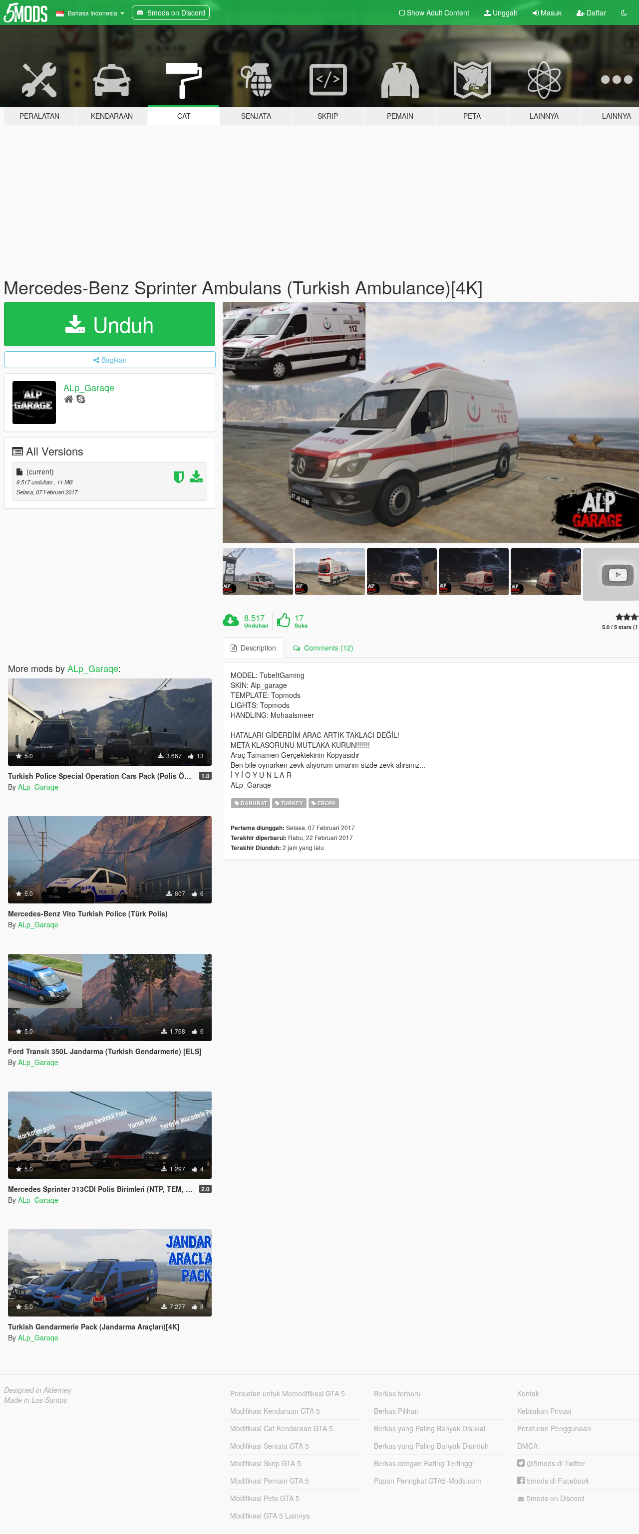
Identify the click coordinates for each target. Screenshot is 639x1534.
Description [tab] (256, 648)
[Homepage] (68, 398)
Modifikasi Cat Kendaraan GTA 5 (281, 1428)
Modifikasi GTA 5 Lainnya (270, 1516)
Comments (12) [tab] (326, 648)
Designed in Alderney (37, 1390)
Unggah (504, 12)
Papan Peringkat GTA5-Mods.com (427, 1481)
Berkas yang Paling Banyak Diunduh (431, 1446)
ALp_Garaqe (88, 387)
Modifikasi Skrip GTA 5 (265, 1463)
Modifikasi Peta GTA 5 (265, 1498)
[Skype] (80, 398)
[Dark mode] (624, 12)
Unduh (120, 324)
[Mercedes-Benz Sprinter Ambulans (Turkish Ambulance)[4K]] (258, 571)
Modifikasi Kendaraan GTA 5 (275, 1411)
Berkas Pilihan (396, 1411)
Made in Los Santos (35, 1400)
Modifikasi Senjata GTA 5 (269, 1446)
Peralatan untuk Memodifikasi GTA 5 (287, 1393)
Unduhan (256, 626)
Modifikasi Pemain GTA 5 (269, 1481)
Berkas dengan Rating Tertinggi (424, 1463)
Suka (301, 626)
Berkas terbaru (397, 1393)
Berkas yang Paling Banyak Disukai (429, 1428)
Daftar (595, 12)
